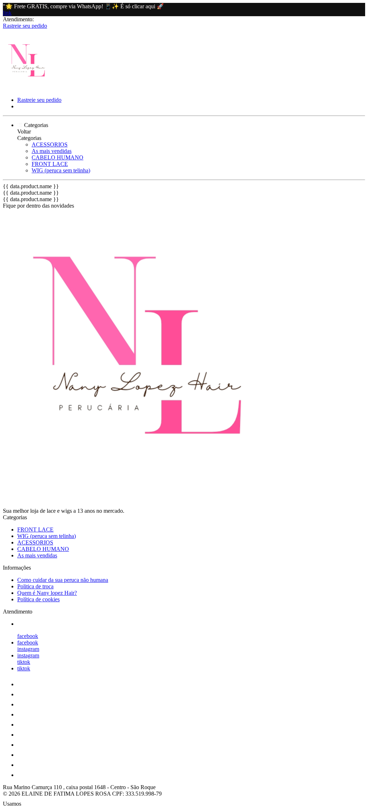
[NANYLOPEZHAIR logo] (30, 88)
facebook (27, 636)
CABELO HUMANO (57, 157)
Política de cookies (38, 599)
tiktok (23, 662)
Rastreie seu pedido (25, 26)
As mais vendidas (52, 151)
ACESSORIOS (50, 144)
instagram (28, 649)
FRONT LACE (50, 164)
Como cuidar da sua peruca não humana (62, 580)
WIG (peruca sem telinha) (61, 170)
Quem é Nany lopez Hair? (47, 593)
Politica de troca (35, 586)
